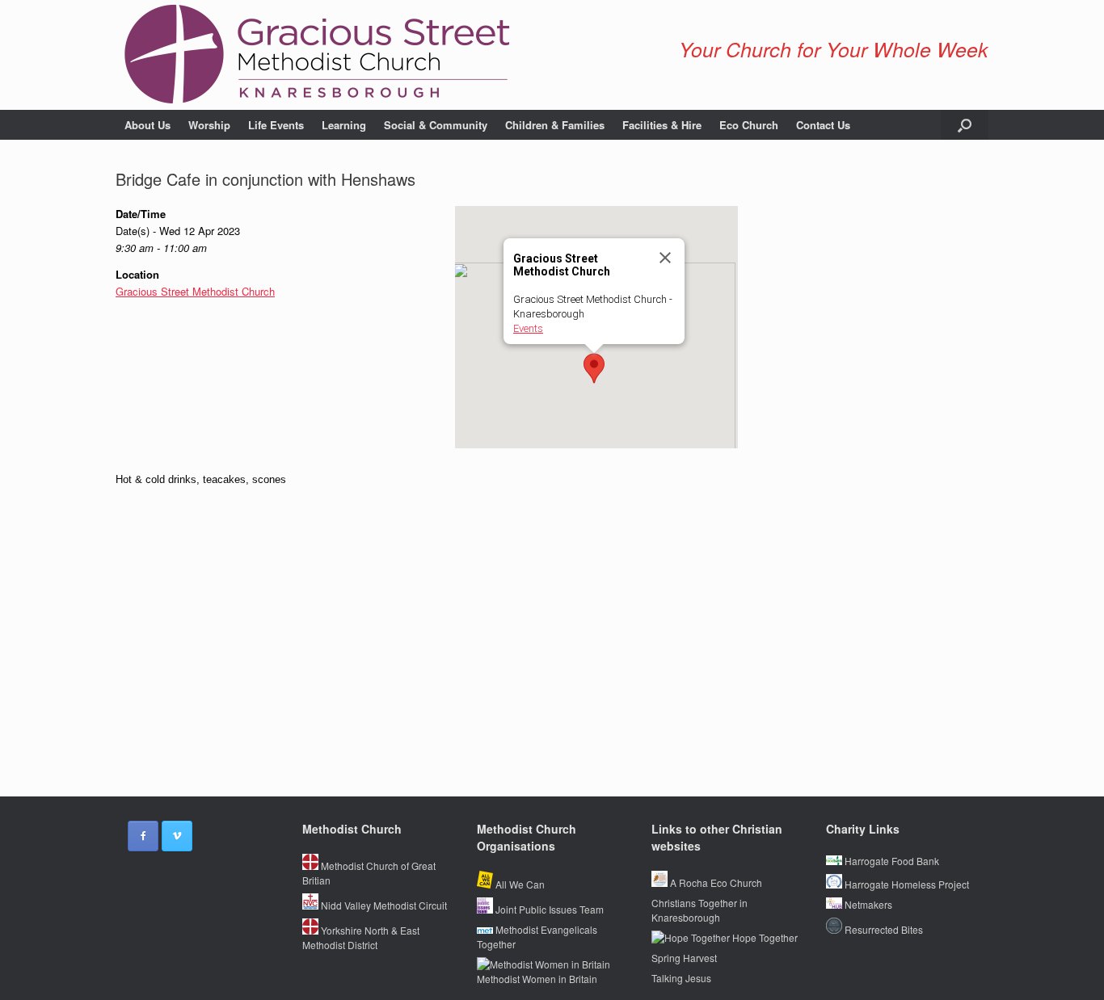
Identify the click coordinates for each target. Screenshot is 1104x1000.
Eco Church (748, 124)
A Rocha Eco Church (715, 882)
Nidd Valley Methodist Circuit (382, 905)
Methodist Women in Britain (537, 978)
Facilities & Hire (662, 124)
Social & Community (435, 124)
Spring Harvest (684, 957)
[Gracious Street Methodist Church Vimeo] (177, 836)
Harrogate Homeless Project (905, 884)
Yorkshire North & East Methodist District (360, 937)
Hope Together (764, 937)
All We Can (519, 884)
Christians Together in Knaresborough (699, 910)
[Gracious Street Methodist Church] (318, 55)
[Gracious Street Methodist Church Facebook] (143, 836)
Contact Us (823, 124)
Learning (344, 124)
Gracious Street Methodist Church (195, 291)
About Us (147, 124)
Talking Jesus (681, 978)
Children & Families (555, 124)
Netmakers (867, 904)
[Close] (665, 257)
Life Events (276, 124)
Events (528, 328)
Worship (209, 124)
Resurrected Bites (882, 929)
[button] (964, 125)
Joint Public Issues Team (548, 909)
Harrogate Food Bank (890, 861)
